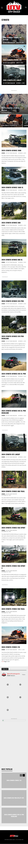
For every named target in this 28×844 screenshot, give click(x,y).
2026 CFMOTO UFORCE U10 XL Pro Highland (14, 412)
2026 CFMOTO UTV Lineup (11, 454)
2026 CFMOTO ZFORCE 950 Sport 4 (13, 567)
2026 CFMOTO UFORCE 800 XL (12, 259)
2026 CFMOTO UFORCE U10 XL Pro (14, 374)
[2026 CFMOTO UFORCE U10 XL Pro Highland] (14, 399)
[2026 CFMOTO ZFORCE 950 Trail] (14, 597)
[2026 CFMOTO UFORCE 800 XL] (14, 248)
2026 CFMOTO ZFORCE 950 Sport (13, 528)
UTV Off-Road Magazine (11, 153)
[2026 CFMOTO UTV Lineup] (14, 75)
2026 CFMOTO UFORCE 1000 (11, 150)
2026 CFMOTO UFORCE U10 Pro (13, 301)
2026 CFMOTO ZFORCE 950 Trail (13, 609)
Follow (23, 674)
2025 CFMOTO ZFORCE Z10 (14, 780)
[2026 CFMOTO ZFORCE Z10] (14, 55)
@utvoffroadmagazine (13, 673)
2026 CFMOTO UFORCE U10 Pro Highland (13, 337)
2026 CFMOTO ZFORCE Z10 (11, 647)
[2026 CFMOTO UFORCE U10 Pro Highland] (14, 324)
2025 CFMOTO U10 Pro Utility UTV (14, 798)
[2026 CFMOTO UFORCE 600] (14, 211)
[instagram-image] (8, 684)
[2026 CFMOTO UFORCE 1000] (14, 138)
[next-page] (3, 661)
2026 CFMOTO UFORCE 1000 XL (12, 187)
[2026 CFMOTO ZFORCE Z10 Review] (14, 34)
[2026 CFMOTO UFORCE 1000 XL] (14, 175)
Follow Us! (4, 669)
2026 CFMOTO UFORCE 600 (11, 222)
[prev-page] (21, 775)
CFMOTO (3, 105)
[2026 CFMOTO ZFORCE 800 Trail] (14, 479)
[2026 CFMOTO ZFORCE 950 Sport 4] (14, 554)
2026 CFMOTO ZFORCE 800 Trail (13, 491)
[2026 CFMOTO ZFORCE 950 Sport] (14, 516)
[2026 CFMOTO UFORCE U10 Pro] (14, 289)
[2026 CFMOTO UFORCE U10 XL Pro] (14, 362)
